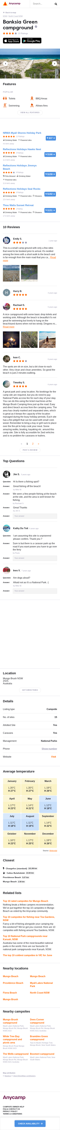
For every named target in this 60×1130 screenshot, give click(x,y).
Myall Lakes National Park (41, 984)
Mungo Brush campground (10, 1021)
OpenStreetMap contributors (24, 1076)
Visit (53, 757)
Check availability (29, 1123)
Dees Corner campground (37, 1021)
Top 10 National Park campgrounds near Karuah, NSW (25, 938)
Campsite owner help (13, 1107)
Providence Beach (13, 983)
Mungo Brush (10, 999)
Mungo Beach (10, 976)
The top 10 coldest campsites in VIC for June (27, 955)
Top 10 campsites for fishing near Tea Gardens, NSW (29, 918)
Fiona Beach (10, 992)
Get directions (30, 690)
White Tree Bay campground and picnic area (12, 1039)
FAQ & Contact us (11, 1109)
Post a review (30, 450)
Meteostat (53, 851)
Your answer (19, 516)
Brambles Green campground (39, 1038)
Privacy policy (10, 1111)
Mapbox (8, 1076)
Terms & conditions (12, 1114)
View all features (30, 113)
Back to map (11, 13)
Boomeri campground (42, 1054)
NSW (5, 16)
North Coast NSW (16, 16)
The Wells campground (16, 1054)
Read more (8, 327)
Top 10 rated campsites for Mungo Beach (25, 901)
